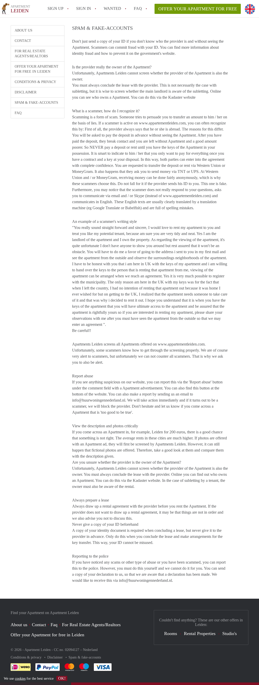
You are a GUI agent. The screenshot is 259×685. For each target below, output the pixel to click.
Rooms (170, 633)
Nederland (90, 650)
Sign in (83, 8)
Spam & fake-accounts (36, 102)
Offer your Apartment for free (197, 8)
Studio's (229, 633)
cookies (20, 678)
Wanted (112, 8)
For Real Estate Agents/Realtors (31, 53)
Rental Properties (199, 633)
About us (23, 30)
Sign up (55, 8)
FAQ (138, 8)
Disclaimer (25, 92)
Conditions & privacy (35, 82)
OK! (62, 678)
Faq (54, 624)
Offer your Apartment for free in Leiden (36, 69)
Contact (23, 41)
